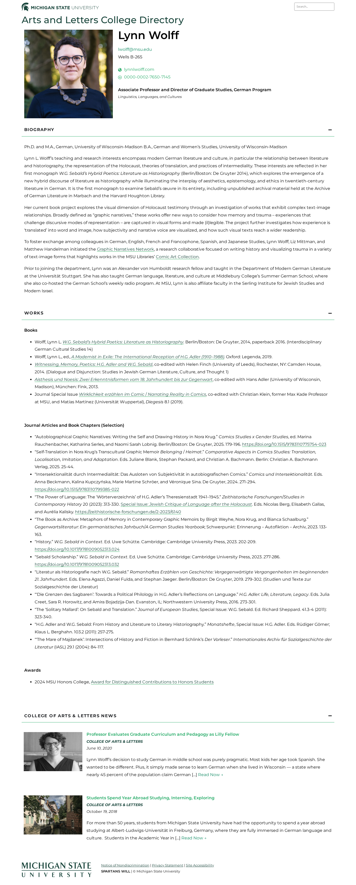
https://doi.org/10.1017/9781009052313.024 (77, 549)
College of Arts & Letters (115, 741)
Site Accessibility (200, 865)
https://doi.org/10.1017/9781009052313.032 (77, 564)
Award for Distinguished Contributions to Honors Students (152, 681)
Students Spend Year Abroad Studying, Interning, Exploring (150, 797)
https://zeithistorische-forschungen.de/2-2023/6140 (128, 511)
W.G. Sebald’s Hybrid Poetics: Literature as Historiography (123, 341)
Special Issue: (186, 504)
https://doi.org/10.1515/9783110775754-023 (284, 444)
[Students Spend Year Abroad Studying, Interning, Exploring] (53, 833)
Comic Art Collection (177, 256)
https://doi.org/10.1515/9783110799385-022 (77, 489)
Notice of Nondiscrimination (125, 865)
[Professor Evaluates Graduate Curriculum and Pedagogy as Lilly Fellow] (53, 769)
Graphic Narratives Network (125, 249)
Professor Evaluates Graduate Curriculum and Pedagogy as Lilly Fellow (163, 734)
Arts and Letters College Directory (103, 20)
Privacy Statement (167, 865)
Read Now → (210, 774)
